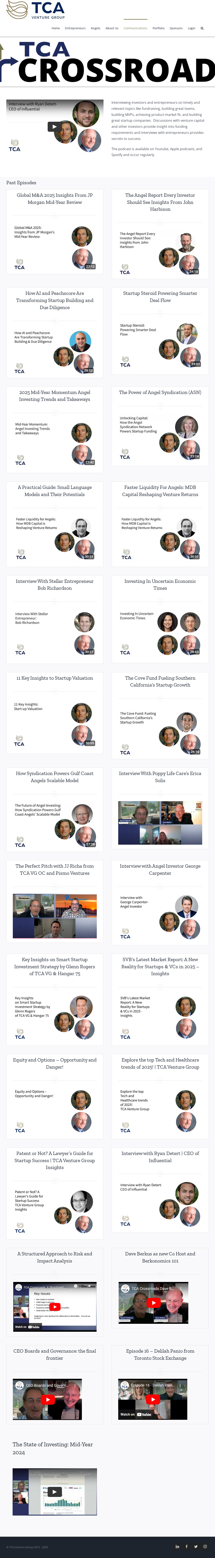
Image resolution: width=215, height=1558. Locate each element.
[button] (202, 28)
